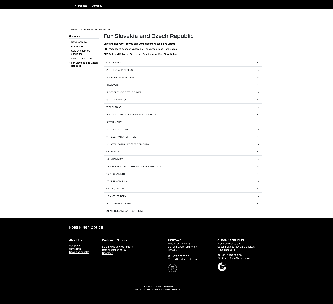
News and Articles (79, 252)
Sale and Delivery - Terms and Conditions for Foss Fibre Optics (143, 54)
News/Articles (79, 42)
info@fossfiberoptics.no (184, 259)
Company (97, 6)
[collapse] (98, 42)
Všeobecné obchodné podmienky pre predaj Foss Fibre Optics (143, 49)
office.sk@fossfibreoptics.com (237, 258)
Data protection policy (83, 58)
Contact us (77, 46)
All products (80, 6)
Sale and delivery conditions (117, 247)
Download (107, 253)
